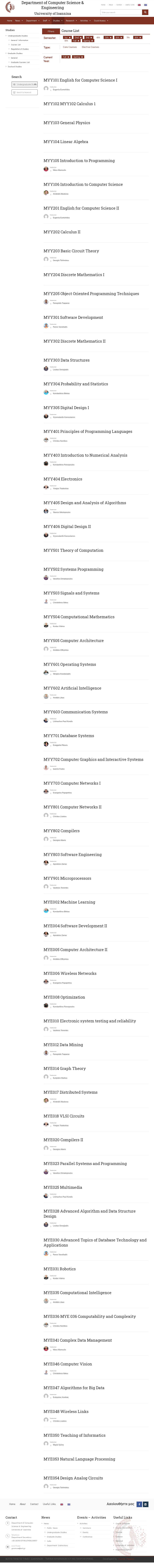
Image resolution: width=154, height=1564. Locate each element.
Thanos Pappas (125, 1558)
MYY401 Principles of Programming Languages (88, 431)
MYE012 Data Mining (63, 1044)
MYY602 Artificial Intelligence (72, 688)
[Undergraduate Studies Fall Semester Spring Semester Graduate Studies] (25, 84)
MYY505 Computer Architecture (74, 640)
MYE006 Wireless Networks (70, 973)
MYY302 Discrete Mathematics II (75, 341)
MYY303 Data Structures (67, 360)
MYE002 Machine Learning (69, 902)
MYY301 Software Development (73, 317)
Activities (84, 20)
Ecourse (119, 1532)
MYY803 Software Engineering (73, 854)
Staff (45, 20)
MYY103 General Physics (67, 122)
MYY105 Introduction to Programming (79, 160)
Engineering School (123, 1549)
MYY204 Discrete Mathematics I (74, 274)
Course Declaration (124, 1527)
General (14, 57)
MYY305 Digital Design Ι (66, 407)
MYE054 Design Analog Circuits (73, 1477)
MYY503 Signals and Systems (71, 593)
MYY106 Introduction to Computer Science (83, 184)
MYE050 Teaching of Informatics (75, 1435)
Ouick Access (100, 20)
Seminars (87, 1528)
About (111, 4)
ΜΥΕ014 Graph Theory (65, 1068)
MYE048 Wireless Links (66, 1411)
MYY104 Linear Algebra (66, 141)
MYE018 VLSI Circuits (64, 1115)
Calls (49, 1541)
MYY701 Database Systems (69, 735)
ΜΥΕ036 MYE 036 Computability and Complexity (90, 1316)
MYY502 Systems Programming (73, 569)
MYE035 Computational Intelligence (77, 1292)
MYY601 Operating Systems (70, 664)
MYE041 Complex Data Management (78, 1340)
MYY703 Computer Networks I (72, 783)
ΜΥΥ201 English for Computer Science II (81, 208)
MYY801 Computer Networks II (73, 806)
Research (70, 20)
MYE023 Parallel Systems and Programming (85, 1163)
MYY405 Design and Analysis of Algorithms (85, 502)
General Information (19, 40)
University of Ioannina (125, 1545)
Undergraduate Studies (18, 35)
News (17, 20)
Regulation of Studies (20, 49)
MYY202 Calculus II (62, 231)
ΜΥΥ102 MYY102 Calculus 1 (69, 103)
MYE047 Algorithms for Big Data (74, 1387)
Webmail (119, 1540)
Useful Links (129, 4)
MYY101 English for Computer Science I (80, 80)
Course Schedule (123, 1523)
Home (103, 4)
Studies (56, 20)
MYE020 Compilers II (63, 1139)
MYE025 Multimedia (63, 1187)
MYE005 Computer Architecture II (75, 949)
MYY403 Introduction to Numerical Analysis (85, 455)
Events (85, 1532)
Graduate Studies (15, 53)
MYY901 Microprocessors (67, 878)
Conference (87, 1536)
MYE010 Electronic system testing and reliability (90, 1020)
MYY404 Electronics (63, 478)
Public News (52, 1528)
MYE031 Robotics (60, 1268)
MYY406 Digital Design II (67, 526)
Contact (119, 4)
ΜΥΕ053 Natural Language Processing (79, 1459)
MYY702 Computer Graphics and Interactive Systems (93, 759)
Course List (16, 44)
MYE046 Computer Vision (68, 1363)
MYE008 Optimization (64, 997)
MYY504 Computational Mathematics (79, 616)
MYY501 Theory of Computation (73, 550)
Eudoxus (119, 1536)
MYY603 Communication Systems (76, 711)
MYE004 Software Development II (75, 925)
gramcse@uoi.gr (18, 1548)
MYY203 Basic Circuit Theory (71, 250)
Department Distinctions (57, 1545)
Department (31, 20)
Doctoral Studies (15, 66)
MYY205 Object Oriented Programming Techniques (91, 293)
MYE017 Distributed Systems (71, 1092)
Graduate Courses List (20, 62)
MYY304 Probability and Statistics (76, 383)
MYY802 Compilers (62, 830)
